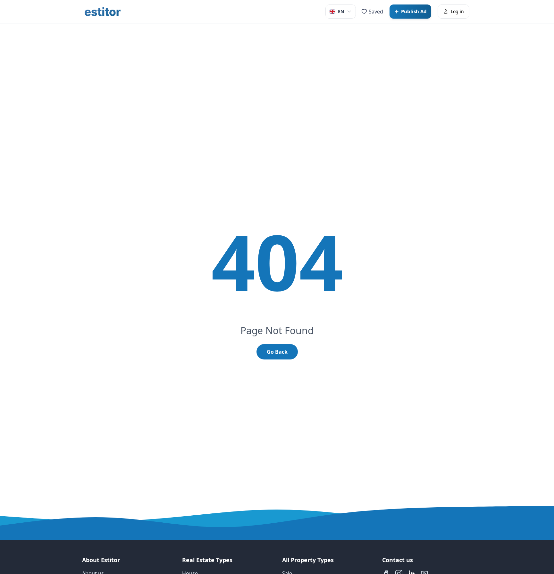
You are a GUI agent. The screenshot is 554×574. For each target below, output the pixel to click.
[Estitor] (103, 11)
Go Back (277, 351)
